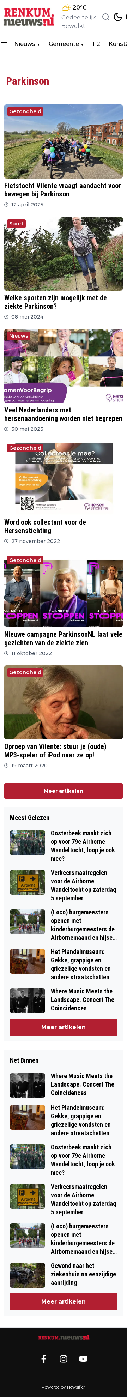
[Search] (106, 17)
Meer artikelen (63, 791)
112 (96, 44)
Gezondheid (25, 111)
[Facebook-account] (44, 1359)
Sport (16, 223)
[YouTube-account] (83, 1359)
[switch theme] (118, 17)
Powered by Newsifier (63, 1387)
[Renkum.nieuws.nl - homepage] (29, 17)
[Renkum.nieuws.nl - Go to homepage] (63, 1338)
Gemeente (64, 44)
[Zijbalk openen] (4, 44)
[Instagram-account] (63, 1359)
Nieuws (24, 44)
